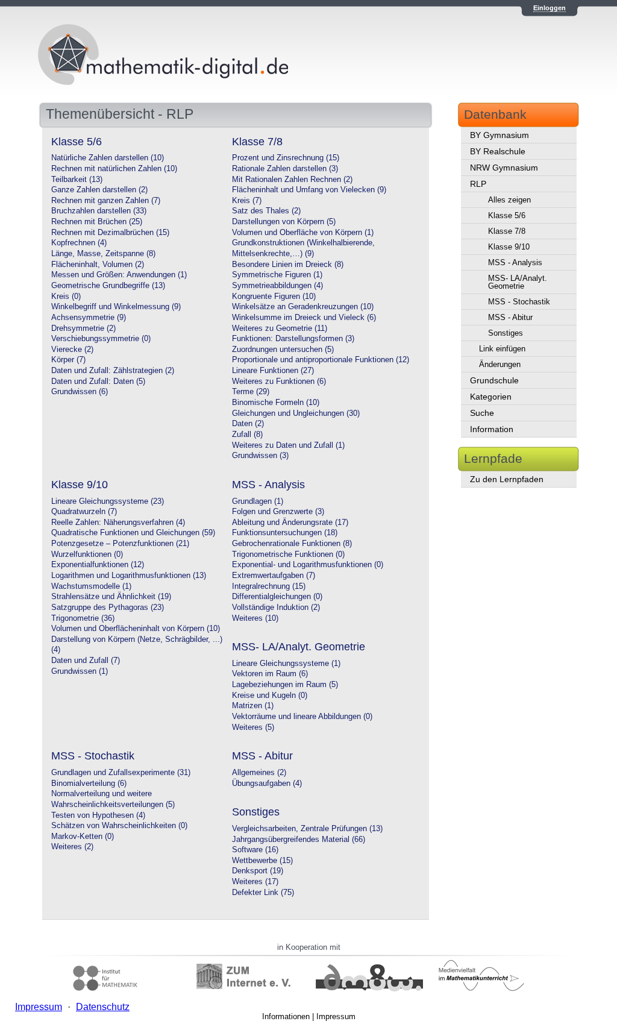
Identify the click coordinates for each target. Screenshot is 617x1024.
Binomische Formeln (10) (275, 402)
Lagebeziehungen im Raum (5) (285, 684)
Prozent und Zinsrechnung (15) (285, 158)
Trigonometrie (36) (82, 618)
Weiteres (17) (255, 882)
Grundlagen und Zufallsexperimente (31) (120, 772)
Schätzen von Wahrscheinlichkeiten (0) (119, 825)
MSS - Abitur (510, 317)
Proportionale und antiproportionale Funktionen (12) (320, 360)
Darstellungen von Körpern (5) (284, 222)
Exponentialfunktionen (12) (97, 565)
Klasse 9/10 (509, 246)
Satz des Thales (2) (266, 211)
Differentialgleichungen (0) (277, 596)
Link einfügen (502, 348)
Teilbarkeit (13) (76, 179)
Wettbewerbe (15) (262, 860)
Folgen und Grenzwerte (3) (278, 511)
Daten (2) (248, 423)
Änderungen (500, 364)
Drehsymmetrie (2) (83, 328)
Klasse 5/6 (506, 215)
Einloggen (549, 7)
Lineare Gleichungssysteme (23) (107, 501)
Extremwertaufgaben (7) (273, 575)
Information (491, 429)
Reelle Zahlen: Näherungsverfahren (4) (118, 522)
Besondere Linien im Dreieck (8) (287, 264)
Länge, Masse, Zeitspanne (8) (103, 254)
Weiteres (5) (253, 727)
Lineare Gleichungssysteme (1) (286, 663)
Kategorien (491, 396)
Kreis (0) (66, 296)
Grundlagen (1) (257, 501)
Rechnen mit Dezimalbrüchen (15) (110, 232)
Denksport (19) (257, 871)
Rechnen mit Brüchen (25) (96, 222)
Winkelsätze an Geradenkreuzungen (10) (303, 307)
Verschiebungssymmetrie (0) (101, 339)
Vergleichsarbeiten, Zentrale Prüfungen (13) (307, 829)
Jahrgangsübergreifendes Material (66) (298, 839)
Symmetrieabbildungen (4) (277, 285)
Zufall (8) (247, 434)
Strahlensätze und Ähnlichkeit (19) (111, 596)
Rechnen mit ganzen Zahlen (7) (105, 200)
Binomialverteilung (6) (89, 783)
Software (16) (255, 850)
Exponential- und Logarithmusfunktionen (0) (307, 565)
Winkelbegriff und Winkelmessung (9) (116, 307)
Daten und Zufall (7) (85, 660)
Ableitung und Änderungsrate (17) (290, 522)
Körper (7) (68, 360)
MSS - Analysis (515, 262)
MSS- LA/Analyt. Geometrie (517, 282)
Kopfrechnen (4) (79, 243)
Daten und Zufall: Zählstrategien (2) (112, 370)
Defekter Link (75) (263, 892)
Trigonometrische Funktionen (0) (288, 554)
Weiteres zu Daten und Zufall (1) (288, 445)
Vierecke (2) (72, 349)
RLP (478, 184)
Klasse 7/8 (506, 231)
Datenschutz (103, 1007)
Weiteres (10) (255, 618)
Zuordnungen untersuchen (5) (283, 349)
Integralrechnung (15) (268, 586)
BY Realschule (497, 151)
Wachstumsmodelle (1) (91, 586)
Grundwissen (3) (260, 455)
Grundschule (494, 380)
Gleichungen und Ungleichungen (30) (296, 413)
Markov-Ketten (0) (82, 836)
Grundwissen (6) (79, 392)
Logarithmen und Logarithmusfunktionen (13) (128, 575)
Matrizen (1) (253, 706)
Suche (482, 413)
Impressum (335, 1016)
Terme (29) (250, 392)
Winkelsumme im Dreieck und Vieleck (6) (304, 317)
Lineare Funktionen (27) (273, 370)
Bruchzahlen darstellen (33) (98, 211)
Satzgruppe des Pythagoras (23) (107, 607)
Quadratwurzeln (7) (84, 511)
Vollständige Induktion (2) (276, 607)
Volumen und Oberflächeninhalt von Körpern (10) (135, 628)
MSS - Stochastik (519, 301)
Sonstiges (505, 333)
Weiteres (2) (72, 847)
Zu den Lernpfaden (506, 479)
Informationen (286, 1016)
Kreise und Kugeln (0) (269, 695)
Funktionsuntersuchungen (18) (284, 533)
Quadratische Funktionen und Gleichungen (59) (133, 533)
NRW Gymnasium (504, 167)
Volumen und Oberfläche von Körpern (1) (303, 232)
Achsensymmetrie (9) (88, 317)
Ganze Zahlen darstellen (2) (99, 190)
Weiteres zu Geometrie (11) (279, 328)
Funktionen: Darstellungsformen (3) (293, 339)
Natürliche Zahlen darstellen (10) (107, 158)
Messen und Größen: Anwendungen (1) (119, 275)
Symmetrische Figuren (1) (277, 275)
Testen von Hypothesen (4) (98, 815)
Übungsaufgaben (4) (267, 783)
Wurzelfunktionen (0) (87, 554)
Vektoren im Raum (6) (270, 674)
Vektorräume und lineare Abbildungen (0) (302, 716)
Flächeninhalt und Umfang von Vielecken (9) (309, 190)
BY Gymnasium (499, 135)
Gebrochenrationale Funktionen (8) (292, 543)
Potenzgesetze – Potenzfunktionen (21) (120, 543)
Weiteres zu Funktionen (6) (279, 381)
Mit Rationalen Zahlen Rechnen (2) (292, 179)
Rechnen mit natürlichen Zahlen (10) (114, 169)
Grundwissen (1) (79, 671)
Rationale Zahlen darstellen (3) (285, 169)
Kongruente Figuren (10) (274, 296)
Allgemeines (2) (259, 772)
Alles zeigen (509, 199)
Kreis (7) (247, 200)
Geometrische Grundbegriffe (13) (108, 285)
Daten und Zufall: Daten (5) (98, 381)
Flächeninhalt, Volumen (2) (97, 264)
